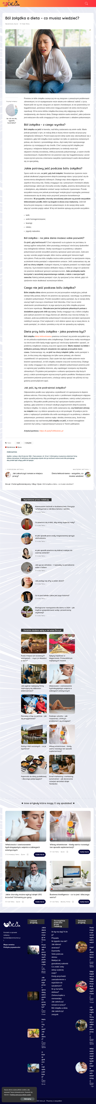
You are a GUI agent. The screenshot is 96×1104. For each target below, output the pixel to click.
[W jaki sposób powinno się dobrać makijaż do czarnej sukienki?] (27, 553)
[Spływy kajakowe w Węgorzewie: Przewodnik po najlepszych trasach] (62, 643)
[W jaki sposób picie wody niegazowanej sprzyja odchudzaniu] (27, 539)
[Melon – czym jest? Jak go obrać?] (33, 1033)
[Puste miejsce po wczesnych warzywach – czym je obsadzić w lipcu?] (34, 643)
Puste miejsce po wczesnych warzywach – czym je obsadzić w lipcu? (34, 658)
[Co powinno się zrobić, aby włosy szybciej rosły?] (27, 524)
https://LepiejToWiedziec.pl (51, 431)
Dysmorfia (56, 951)
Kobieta (49, 556)
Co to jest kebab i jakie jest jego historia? (52, 595)
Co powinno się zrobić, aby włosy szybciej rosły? (55, 522)
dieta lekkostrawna (43, 336)
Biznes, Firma (57, 889)
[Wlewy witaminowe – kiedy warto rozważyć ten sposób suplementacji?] (62, 734)
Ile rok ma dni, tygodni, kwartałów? (12, 121)
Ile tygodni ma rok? (59, 941)
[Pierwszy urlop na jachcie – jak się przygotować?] (34, 704)
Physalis (55, 938)
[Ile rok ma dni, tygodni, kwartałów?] (12, 110)
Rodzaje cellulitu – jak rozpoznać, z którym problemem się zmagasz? (59, 718)
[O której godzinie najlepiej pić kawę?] (33, 1068)
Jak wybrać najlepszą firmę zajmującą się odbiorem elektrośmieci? (32, 688)
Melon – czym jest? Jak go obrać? (43, 1029)
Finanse (44, 1014)
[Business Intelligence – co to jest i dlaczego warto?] (70, 876)
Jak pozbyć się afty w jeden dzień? (49, 581)
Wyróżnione (9, 24)
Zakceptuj (27, 1099)
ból (19, 443)
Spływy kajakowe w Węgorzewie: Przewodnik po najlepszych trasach (60, 658)
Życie (16, 24)
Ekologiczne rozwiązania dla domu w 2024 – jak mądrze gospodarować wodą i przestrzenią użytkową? (55, 610)
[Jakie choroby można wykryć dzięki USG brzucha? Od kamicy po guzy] (25, 876)
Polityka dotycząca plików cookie (20, 1095)
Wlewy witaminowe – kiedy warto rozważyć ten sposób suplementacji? (60, 748)
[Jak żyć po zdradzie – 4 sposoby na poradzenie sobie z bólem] (27, 568)
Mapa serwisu (9, 945)
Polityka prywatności (12, 947)
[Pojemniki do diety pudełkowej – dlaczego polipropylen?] (34, 764)
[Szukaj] (85, 3)
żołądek (28, 443)
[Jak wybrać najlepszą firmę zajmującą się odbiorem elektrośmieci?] (34, 674)
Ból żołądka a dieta (59, 1008)
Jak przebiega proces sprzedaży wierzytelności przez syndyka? (44, 992)
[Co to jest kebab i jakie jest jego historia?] (27, 597)
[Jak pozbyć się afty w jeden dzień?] (27, 582)
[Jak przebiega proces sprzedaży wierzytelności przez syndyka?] (33, 995)
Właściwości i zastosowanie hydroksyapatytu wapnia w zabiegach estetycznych (60, 688)
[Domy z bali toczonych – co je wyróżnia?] (34, 734)
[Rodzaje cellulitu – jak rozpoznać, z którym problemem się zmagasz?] (62, 704)
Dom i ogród (51, 512)
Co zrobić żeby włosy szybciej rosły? (58, 970)
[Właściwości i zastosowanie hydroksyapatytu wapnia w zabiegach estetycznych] (62, 674)
